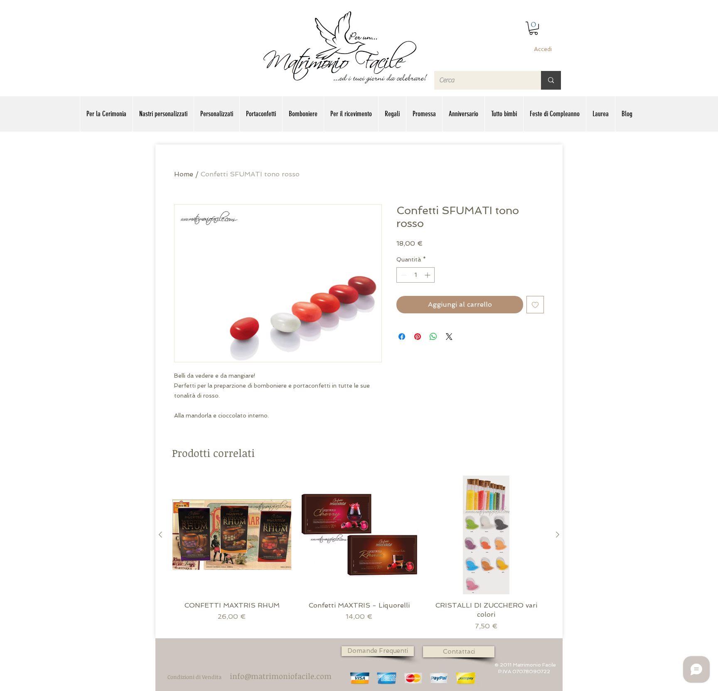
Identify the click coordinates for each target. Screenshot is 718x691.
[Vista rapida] (231, 535)
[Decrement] (403, 275)
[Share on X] (449, 337)
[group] (359, 553)
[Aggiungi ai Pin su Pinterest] (418, 337)
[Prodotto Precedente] (160, 535)
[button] (533, 28)
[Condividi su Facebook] (402, 337)
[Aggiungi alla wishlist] (535, 304)
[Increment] (428, 275)
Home (183, 174)
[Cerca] (551, 80)
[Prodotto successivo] (558, 535)
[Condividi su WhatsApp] (433, 337)
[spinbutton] (415, 275)
